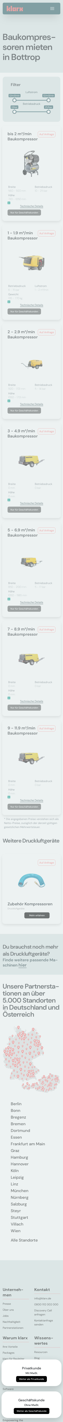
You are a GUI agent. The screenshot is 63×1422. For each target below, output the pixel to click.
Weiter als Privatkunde (31, 1379)
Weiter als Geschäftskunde (32, 1410)
